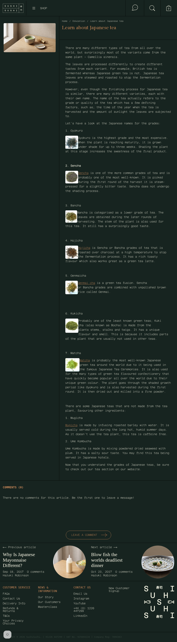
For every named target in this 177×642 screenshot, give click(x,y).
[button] (152, 8)
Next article (101, 547)
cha (92, 283)
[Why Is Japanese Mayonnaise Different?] (69, 562)
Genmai (83, 283)
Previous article (22, 547)
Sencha (83, 173)
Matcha (85, 360)
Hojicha (84, 247)
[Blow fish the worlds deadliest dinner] (157, 562)
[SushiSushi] (13, 8)
